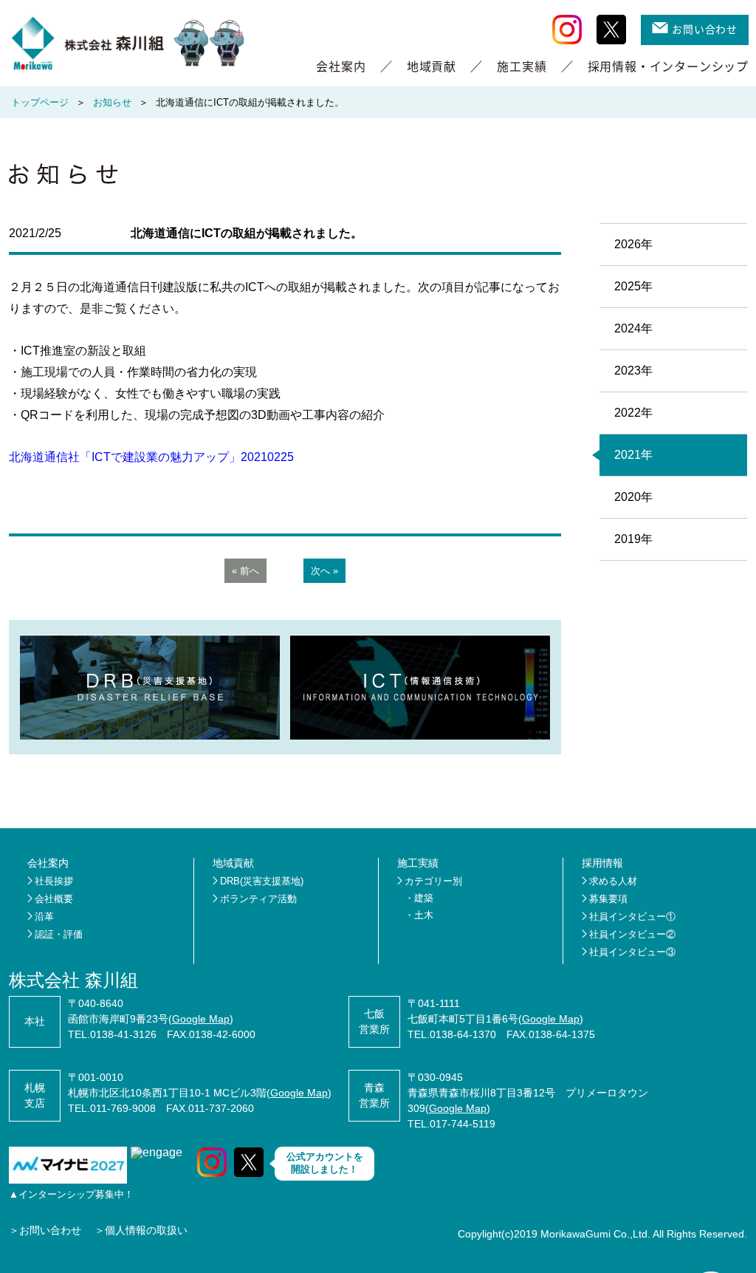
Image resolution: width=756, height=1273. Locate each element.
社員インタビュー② (632, 934)
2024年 (633, 328)
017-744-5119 (462, 1124)
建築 (423, 898)
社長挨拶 (54, 881)
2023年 (633, 370)
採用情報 (602, 863)
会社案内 (340, 66)
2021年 (633, 454)
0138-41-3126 (123, 1034)
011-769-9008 (123, 1108)
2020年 (633, 497)
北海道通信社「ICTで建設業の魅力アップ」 (125, 457)
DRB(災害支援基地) (261, 881)
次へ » (324, 570)
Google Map (201, 1019)
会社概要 (54, 898)
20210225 (267, 457)
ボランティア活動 (258, 898)
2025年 (633, 286)
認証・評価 (59, 934)
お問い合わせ (705, 28)
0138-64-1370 (463, 1034)
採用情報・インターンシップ (668, 66)
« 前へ (245, 570)
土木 (423, 915)
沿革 (44, 916)
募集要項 (608, 898)
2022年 (633, 412)
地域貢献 (431, 66)
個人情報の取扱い (146, 1230)
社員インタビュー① (632, 916)
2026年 (633, 244)
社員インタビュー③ (632, 952)
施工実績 (521, 66)
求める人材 (613, 881)
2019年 (633, 539)
